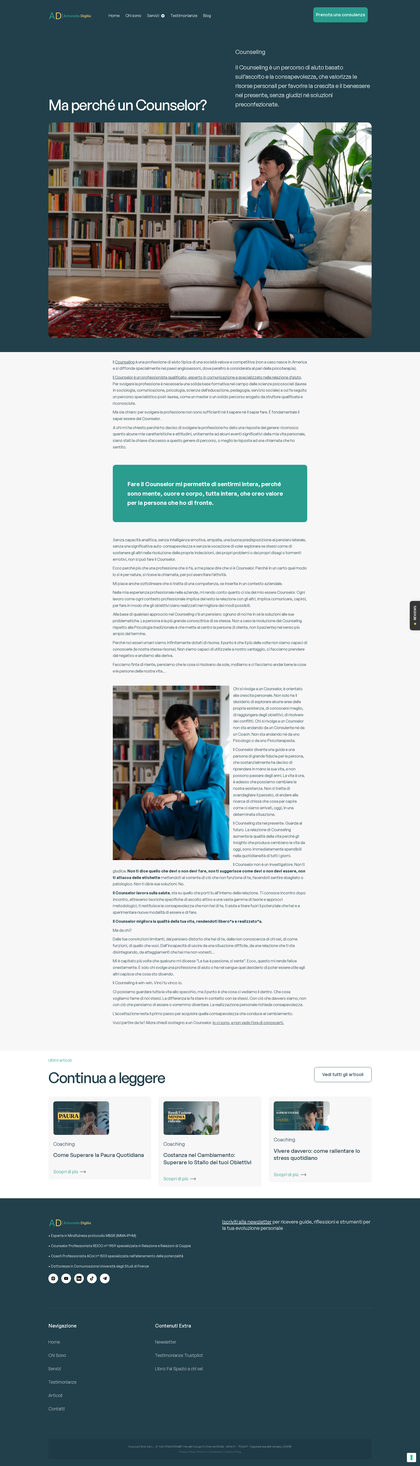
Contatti (56, 1408)
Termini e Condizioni (210, 1451)
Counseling (125, 362)
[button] (155, 15)
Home (114, 15)
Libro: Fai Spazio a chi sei (179, 1368)
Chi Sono (57, 1355)
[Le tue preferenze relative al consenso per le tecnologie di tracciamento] (411, 1457)
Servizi (54, 1368)
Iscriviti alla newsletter (246, 1222)
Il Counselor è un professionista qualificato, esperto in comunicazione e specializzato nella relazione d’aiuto (207, 377)
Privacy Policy (187, 1451)
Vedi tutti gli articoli (343, 1074)
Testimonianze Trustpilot (179, 1355)
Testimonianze (183, 15)
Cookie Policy (233, 1451)
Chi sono (133, 15)
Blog (207, 15)
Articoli (55, 1395)
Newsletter (165, 1341)
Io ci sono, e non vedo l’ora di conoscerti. (248, 1022)
